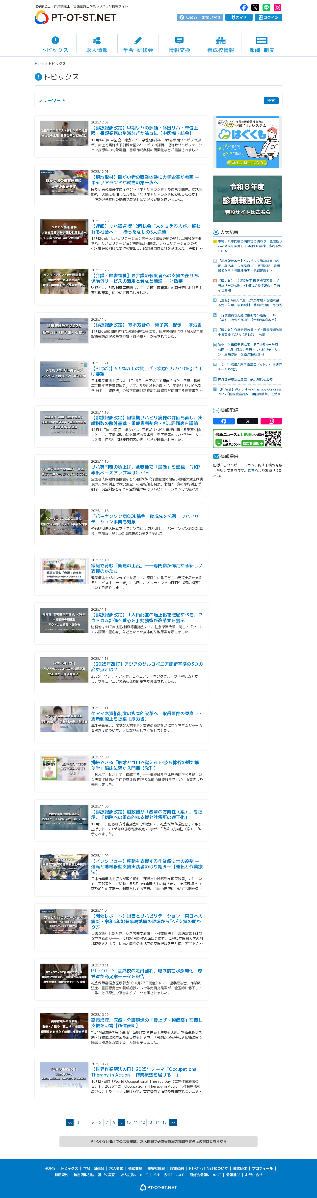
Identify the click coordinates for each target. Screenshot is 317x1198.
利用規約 (61, 1175)
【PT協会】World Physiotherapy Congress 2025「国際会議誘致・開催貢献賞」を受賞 (250, 391)
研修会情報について (205, 1175)
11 (136, 1122)
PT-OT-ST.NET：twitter (255, 7)
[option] (247, 142)
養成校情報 (220, 43)
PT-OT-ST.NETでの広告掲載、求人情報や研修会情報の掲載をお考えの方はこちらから (159, 1141)
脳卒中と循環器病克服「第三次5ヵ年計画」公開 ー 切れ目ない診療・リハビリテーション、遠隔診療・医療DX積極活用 (249, 349)
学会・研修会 (138, 43)
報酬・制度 (261, 43)
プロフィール (262, 1168)
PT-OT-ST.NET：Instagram (277, 7)
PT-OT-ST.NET (75, 17)
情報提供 (233, 1175)
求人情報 (97, 43)
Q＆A (192, 17)
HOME (49, 1168)
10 (129, 1122)
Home (39, 63)
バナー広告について (169, 1175)
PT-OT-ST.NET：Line (266, 7)
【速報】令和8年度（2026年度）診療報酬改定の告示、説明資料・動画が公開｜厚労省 (250, 302)
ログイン (268, 17)
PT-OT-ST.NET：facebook (244, 7)
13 (150, 1122)
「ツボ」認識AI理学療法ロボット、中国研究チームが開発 (250, 366)
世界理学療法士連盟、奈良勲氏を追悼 (245, 379)
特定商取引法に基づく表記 (94, 1175)
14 (157, 1122)
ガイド (239, 17)
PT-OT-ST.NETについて (208, 1168)
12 (143, 1122)
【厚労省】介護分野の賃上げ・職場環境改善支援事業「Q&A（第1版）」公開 (250, 332)
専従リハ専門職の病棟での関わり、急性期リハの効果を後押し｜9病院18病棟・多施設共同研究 (250, 246)
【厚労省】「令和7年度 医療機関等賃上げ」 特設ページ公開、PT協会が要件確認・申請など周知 (250, 285)
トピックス (55, 43)
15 (164, 1122)
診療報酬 (177, 1168)
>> (173, 1122)
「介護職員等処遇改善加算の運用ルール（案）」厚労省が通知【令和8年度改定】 (248, 317)
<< (70, 1122)
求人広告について (134, 1175)
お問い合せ (211, 17)
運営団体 (240, 1168)
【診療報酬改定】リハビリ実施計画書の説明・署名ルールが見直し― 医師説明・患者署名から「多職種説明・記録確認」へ (249, 266)
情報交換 (179, 43)
